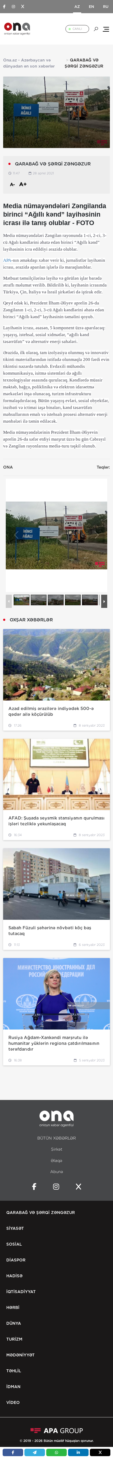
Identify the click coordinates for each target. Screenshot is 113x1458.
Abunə (56, 1171)
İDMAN (13, 1386)
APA (7, 260)
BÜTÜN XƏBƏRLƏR (56, 1138)
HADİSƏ (14, 1276)
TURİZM (14, 1339)
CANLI (77, 29)
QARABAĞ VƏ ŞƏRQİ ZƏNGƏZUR (40, 1212)
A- (12, 184)
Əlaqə (56, 1160)
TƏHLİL (13, 1371)
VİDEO (13, 1402)
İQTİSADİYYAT (21, 1291)
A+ (23, 184)
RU (106, 6)
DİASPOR (15, 1260)
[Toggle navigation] (106, 29)
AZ (77, 6)
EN (91, 6)
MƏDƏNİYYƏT (20, 1355)
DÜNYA (13, 1323)
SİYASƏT (15, 1228)
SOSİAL (14, 1244)
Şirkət (56, 1149)
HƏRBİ (12, 1307)
